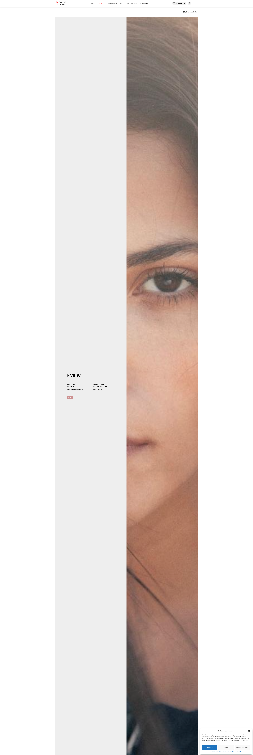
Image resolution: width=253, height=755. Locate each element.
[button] (249, 731)
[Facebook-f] (189, 3)
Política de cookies (216, 751)
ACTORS (91, 3)
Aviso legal (238, 751)
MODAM (112, 3)
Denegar (226, 747)
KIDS (121, 3)
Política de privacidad (228, 751)
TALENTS (101, 3)
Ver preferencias (242, 747)
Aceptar (210, 747)
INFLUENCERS (132, 3)
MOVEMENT (144, 3)
